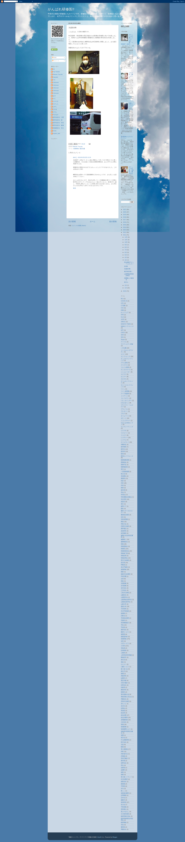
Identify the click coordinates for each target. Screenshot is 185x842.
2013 (125, 230)
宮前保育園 (124, 519)
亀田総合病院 (125, 515)
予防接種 (123, 807)
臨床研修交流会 (125, 816)
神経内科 (123, 676)
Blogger (115, 837)
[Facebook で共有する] (75, 144)
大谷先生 (123, 722)
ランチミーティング (127, 426)
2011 (124, 235)
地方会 (123, 737)
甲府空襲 (123, 576)
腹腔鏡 (123, 784)
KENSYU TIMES (126, 324)
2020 (125, 212)
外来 (122, 485)
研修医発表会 (125, 551)
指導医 (123, 613)
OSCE (123, 332)
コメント (56, 60)
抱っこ (123, 791)
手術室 (123, 627)
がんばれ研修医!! (61, 9)
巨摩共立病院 (125, 526)
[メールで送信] (69, 144)
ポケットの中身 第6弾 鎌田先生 (131, 170)
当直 (122, 744)
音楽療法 (123, 476)
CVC (122, 308)
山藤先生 (123, 595)
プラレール (124, 409)
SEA (122, 337)
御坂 (122, 572)
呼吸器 (123, 565)
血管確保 (123, 533)
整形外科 (123, 689)
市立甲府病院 (125, 611)
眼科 (122, 508)
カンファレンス (125, 356)
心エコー (123, 664)
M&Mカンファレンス (127, 326)
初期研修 (76, 148)
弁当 (122, 788)
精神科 (123, 692)
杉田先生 (123, 685)
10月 (126, 242)
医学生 (123, 449)
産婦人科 (123, 606)
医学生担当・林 (57, 120)
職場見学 (123, 657)
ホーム (92, 222)
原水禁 (123, 562)
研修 (122, 544)
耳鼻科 (123, 620)
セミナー (123, 376)
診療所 (123, 678)
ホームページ (125, 416)
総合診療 (123, 715)
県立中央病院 (125, 560)
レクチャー (124, 437)
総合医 (123, 713)
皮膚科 (123, 770)
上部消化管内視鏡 (126, 655)
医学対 (123, 451)
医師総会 (123, 462)
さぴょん (55, 104)
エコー (123, 354)
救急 (122, 521)
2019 (125, 214)
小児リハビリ (125, 643)
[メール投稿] (89, 144)
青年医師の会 (125, 694)
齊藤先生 (123, 829)
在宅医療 (123, 585)
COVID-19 (124, 301)
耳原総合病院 (125, 618)
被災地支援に (128, 271)
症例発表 (123, 650)
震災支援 (82, 148)
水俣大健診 (124, 683)
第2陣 (126, 266)
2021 (125, 209)
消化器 (123, 648)
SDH (122, 335)
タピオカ (123, 379)
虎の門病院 (124, 567)
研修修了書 (124, 553)
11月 (126, 239)
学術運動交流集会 (126, 497)
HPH (122, 314)
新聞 (122, 673)
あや (54, 96)
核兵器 (123, 490)
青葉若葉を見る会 (126, 696)
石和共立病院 (125, 701)
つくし (123, 389)
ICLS (122, 317)
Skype (123, 339)
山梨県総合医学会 (126, 599)
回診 (122, 480)
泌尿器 (123, 767)
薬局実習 (123, 802)
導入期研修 (124, 749)
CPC (122, 303)
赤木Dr (123, 706)
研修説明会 (124, 558)
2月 (126, 285)
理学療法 (123, 809)
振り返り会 (124, 669)
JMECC (123, 321)
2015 (125, 225)
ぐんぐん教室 (125, 367)
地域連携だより (125, 729)
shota (54, 131)
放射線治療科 (125, 793)
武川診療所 (124, 779)
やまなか (55, 114)
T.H (54, 80)
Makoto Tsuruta (58, 74)
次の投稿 (72, 222)
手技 (122, 625)
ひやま (55, 109)
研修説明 (123, 555)
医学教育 (123, 447)
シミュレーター (125, 372)
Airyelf (99, 837)
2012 (125, 232)
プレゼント (124, 411)
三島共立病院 (125, 592)
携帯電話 (123, 528)
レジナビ (123, 440)
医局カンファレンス (127, 456)
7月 (126, 250)
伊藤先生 (123, 444)
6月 (126, 252)
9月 (126, 245)
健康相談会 (124, 541)
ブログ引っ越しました (131, 75)
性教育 (123, 687)
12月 (126, 237)
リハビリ (123, 435)
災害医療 (123, 583)
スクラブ (123, 374)
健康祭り (123, 539)
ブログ (123, 413)
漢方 (122, 504)
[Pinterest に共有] (77, 144)
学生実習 (123, 499)
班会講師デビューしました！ (129, 263)
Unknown (56, 82)
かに (54, 98)
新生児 (123, 671)
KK (54, 69)
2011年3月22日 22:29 (84, 157)
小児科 (123, 646)
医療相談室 (124, 467)
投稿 (54, 57)
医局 (122, 454)
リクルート (124, 433)
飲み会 (123, 474)
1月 (126, 288)
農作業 (123, 760)
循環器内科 (124, 636)
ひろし (55, 112)
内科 (122, 751)
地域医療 (123, 726)
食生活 (123, 659)
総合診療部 (124, 717)
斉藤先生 (123, 699)
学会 (122, 492)
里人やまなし (125, 811)
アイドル (123, 342)
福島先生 (123, 781)
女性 (122, 641)
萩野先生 (123, 763)
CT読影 (123, 305)
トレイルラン (125, 398)
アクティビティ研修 (127, 344)
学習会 (123, 494)
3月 (126, 260)
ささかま (55, 101)
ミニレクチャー (125, 420)
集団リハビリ (125, 632)
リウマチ (123, 430)
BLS (122, 298)
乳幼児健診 (124, 758)
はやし (55, 106)
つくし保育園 (125, 391)
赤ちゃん (123, 703)
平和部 (123, 786)
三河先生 (123, 590)
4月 (126, 257)
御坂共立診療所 (125, 574)
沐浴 (122, 824)
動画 (122, 747)
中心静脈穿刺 (125, 740)
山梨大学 (123, 604)
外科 (122, 483)
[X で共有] (73, 144)
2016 (125, 222)
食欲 (122, 662)
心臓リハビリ (125, 666)
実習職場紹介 (125, 622)
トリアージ (124, 396)
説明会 (123, 708)
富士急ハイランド (126, 777)
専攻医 (123, 710)
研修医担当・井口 (58, 128)
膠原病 (123, 827)
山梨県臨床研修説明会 (129, 274)
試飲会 (123, 615)
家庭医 (123, 478)
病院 (122, 772)
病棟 (122, 774)
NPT (122, 330)
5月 (126, 255)
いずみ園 (123, 348)
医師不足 (123, 464)
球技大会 (123, 524)
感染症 (123, 501)
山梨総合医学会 (125, 602)
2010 (125, 291)
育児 (122, 469)
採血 (122, 581)
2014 (125, 227)
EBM (122, 310)
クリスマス (124, 365)
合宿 (122, 578)
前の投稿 (113, 222)
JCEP (122, 319)
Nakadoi (55, 77)
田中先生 (123, 742)
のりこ (75, 157)
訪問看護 (123, 795)
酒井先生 (123, 629)
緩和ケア (123, 506)
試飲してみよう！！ (131, 105)
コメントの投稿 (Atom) (79, 225)
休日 (122, 517)
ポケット (123, 418)
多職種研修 (124, 720)
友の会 (123, 804)
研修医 (123, 548)
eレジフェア (124, 312)
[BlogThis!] (71, 144)
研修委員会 (124, 546)
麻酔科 (123, 800)
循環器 (123, 634)
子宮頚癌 (123, 609)
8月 (126, 247)
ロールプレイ (125, 442)
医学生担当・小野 (58, 117)
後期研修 (123, 569)
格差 (122, 487)
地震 (122, 735)
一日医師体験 (125, 471)
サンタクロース (125, 369)
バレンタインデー (126, 400)
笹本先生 (123, 588)
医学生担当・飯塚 (58, 125)
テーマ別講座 (125, 393)
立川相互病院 (125, 814)
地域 (122, 724)
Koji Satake (56, 71)
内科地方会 (124, 754)
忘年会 (123, 797)
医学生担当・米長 (58, 122)
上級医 (123, 652)
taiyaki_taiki (56, 133)
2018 (125, 217)
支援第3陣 (127, 269)
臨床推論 (123, 822)
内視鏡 (123, 756)
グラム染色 (124, 362)
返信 (74, 188)
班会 (122, 765)
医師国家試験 (125, 460)
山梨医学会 (124, 597)
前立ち (126, 282)
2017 (125, 219)
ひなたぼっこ (125, 403)
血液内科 (123, 531)
